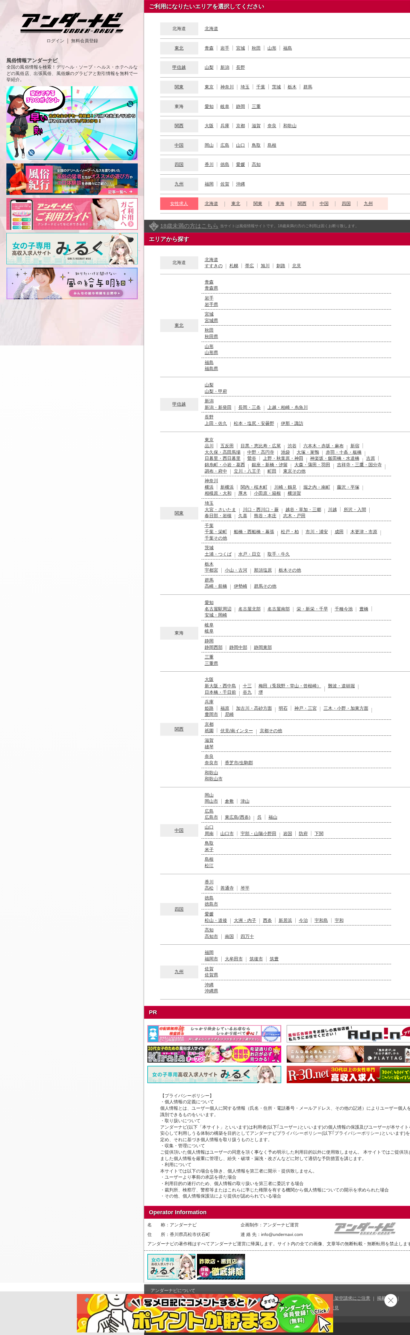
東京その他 (294, 471)
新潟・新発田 (218, 407)
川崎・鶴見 (285, 487)
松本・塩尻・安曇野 (254, 423)
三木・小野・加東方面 (346, 708)
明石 (283, 708)
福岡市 (211, 958)
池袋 (285, 452)
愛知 (209, 106)
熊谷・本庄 (265, 515)
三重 (256, 106)
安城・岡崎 (216, 615)
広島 (224, 145)
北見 (296, 265)
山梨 (209, 67)
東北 (179, 48)
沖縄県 (211, 990)
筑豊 (274, 958)
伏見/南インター (236, 730)
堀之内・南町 (316, 487)
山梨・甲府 (216, 391)
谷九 (247, 692)
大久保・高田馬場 (223, 452)
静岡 (240, 106)
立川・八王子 (247, 471)
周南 (209, 833)
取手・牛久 (278, 554)
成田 (339, 531)
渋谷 (292, 445)
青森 (209, 48)
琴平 (245, 888)
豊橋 (363, 608)
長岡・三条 (249, 407)
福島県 (211, 368)
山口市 (227, 833)
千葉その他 (216, 538)
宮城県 (211, 320)
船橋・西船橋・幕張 (254, 531)
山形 (271, 48)
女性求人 (179, 203)
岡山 (209, 145)
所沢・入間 (355, 509)
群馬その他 (265, 586)
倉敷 (229, 801)
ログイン (55, 40)
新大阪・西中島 (220, 685)
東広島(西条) (237, 817)
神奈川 (227, 86)
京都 (240, 125)
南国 (229, 936)
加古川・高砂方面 (254, 708)
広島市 (211, 817)
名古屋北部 (249, 608)
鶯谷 (251, 458)
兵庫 (224, 125)
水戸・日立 (249, 554)
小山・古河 (236, 570)
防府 (303, 833)
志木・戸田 (294, 515)
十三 (247, 685)
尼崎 (229, 714)
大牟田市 (234, 958)
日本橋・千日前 (220, 692)
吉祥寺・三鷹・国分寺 (359, 464)
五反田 (227, 445)
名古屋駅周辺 (218, 608)
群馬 (307, 86)
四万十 (247, 936)
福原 (224, 708)
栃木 (292, 86)
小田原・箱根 (267, 493)
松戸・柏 (290, 531)
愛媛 (240, 164)
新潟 (224, 67)
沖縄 (240, 184)
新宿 (354, 445)
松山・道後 (216, 920)
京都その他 (271, 730)
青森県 (211, 288)
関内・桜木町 (254, 487)
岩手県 (211, 304)
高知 (256, 164)
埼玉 (245, 86)
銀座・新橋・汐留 (270, 464)
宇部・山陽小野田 (258, 833)
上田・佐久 (216, 423)
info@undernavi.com (282, 1234)
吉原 (370, 458)
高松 (209, 888)
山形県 (211, 352)
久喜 (242, 515)
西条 (267, 920)
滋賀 (256, 125)
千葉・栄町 (216, 531)
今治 (303, 920)
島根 (271, 145)
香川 (209, 164)
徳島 (224, 164)
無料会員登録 (84, 40)
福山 (272, 817)
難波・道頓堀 (341, 685)
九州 (179, 184)
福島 (287, 48)
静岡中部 (238, 647)
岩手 (224, 48)
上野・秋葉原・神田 (283, 458)
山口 (240, 145)
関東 (179, 86)
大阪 (209, 125)
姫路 (209, 708)
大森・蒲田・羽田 (312, 464)
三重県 (211, 663)
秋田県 (211, 336)
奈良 (271, 125)
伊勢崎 (240, 586)
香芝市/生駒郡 (239, 762)
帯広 (249, 265)
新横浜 (227, 487)
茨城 (276, 86)
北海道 (211, 28)
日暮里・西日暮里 (223, 458)
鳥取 (256, 145)
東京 (209, 86)
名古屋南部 (278, 608)
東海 (279, 203)
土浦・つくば (218, 554)
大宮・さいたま (220, 509)
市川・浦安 (317, 531)
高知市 (211, 936)
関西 (179, 125)
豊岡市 (211, 714)
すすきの (214, 265)
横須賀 (294, 493)
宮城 (240, 48)
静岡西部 (214, 647)
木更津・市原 (363, 531)
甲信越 (179, 67)
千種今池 (344, 608)
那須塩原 (263, 570)
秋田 (256, 48)
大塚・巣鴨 (308, 452)
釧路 (280, 265)
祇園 (209, 730)
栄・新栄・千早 (312, 608)
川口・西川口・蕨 (261, 509)
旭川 (265, 265)
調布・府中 (216, 471)
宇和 (339, 920)
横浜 (209, 487)
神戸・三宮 (305, 708)
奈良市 (211, 762)
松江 (209, 865)
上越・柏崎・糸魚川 (287, 407)
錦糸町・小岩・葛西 (225, 464)
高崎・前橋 (216, 586)
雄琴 (209, 746)
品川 (209, 445)
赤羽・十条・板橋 (344, 452)
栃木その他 (290, 570)
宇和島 (321, 920)
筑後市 (256, 958)
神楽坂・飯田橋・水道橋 (334, 458)
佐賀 (224, 184)
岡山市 (211, 801)
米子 (209, 849)
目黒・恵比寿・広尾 (261, 445)
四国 (179, 164)
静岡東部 (263, 647)
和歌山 (290, 125)
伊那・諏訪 (292, 423)
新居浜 (285, 920)
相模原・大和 (218, 493)
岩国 (287, 833)
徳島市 (211, 904)
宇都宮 (211, 570)
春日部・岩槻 (218, 515)
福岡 (209, 184)
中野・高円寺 (260, 452)
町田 (271, 471)
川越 (332, 509)
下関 (319, 833)
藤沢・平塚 (348, 487)
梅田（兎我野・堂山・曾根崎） (289, 685)
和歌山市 (214, 778)
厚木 (242, 493)
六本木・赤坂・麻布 (323, 445)
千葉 (260, 86)
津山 (245, 801)
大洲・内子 (245, 920)
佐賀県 (211, 974)
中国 (179, 145)
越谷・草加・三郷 (303, 509)
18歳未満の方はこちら (189, 226)
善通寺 (227, 888)
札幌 (233, 265)
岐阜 (224, 106)
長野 (240, 67)
